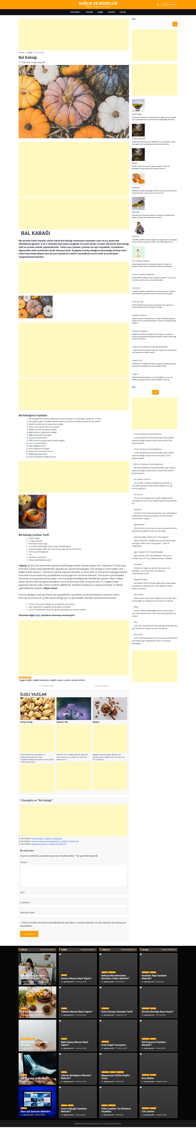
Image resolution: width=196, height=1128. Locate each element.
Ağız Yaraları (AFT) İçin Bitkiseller (148, 552)
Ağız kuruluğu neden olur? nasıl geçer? (151, 537)
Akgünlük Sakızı (140, 579)
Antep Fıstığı (26, 722)
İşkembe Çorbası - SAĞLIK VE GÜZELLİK (49, 844)
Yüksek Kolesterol (140, 331)
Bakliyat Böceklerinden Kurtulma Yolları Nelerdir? (115, 977)
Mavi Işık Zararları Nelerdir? (36, 1111)
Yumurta (136, 288)
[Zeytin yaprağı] (138, 130)
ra (133, 387)
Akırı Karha (138, 594)
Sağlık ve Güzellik (168, 4)
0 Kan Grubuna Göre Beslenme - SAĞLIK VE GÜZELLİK (55, 841)
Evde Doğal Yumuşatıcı (113, 1044)
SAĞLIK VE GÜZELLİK (98, 3)
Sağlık (100, 12)
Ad (22, 892)
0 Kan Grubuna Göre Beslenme (148, 434)
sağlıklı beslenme (41, 680)
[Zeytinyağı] (138, 106)
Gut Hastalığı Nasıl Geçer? (35, 1078)
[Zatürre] (138, 228)
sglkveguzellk (39, 62)
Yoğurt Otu (137, 360)
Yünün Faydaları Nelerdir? (143, 274)
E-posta (25, 902)
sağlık (29, 680)
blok (37, 615)
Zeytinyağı (136, 114)
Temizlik (111, 12)
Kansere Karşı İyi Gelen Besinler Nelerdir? (33, 977)
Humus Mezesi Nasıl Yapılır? (76, 978)
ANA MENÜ (75, 12)
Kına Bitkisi (148, 1078)
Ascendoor (96, 1123)
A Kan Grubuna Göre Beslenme (148, 449)
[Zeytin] (138, 155)
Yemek (122, 12)
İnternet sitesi (27, 912)
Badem (96, 722)
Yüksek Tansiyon (139, 315)
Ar (175, 24)
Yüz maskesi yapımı (141, 261)
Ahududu (138, 564)
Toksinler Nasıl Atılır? (32, 1011)
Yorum (24, 862)
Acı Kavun (138, 494)
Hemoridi (33, 437)
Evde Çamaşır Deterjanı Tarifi (116, 1011)
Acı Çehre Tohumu (142, 479)
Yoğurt (135, 374)
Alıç (135, 622)
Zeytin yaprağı (138, 138)
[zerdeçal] (138, 179)
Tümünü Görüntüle (47, 950)
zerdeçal (136, 187)
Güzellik (89, 12)
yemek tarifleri (78, 680)
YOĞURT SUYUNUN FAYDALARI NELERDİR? (150, 347)
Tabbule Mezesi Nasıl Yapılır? (77, 1011)
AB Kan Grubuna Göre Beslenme (148, 464)
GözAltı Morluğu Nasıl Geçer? (157, 1011)
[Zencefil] (138, 204)
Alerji (136, 607)
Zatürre (135, 236)
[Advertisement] (74, 34)
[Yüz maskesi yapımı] (138, 253)
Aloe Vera (138, 634)
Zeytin (134, 163)
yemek (67, 680)
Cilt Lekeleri (148, 1111)
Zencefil (135, 212)
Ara (133, 19)
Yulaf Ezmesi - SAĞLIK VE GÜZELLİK (47, 838)
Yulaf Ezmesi (137, 301)
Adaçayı (137, 509)
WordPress (116, 1123)
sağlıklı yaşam (56, 680)
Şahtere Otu (62, 722)
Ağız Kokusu (139, 524)
